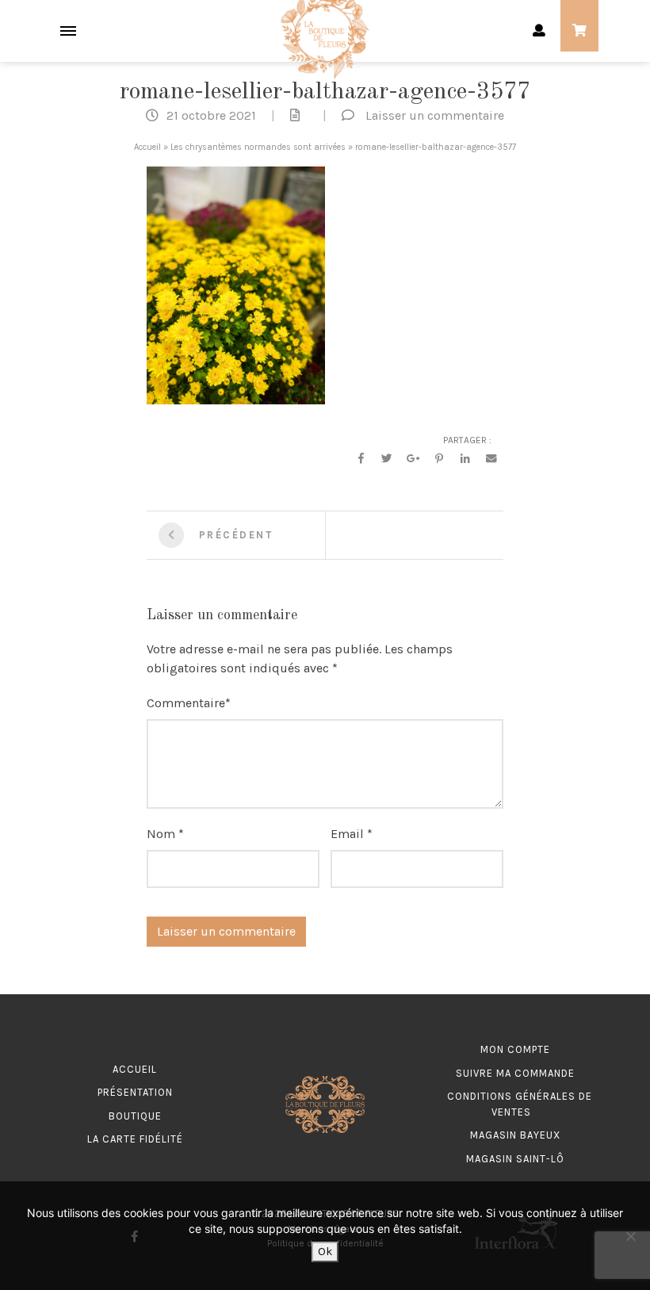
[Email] (491, 459)
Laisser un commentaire (434, 115)
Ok (325, 1251)
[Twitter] (387, 459)
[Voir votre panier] (579, 31)
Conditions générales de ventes (519, 1104)
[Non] (630, 1236)
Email (347, 833)
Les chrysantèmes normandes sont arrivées (258, 147)
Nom (161, 833)
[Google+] (413, 459)
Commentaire (186, 702)
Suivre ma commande (515, 1073)
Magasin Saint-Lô (515, 1159)
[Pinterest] (439, 459)
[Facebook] (361, 459)
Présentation (135, 1092)
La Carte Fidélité (135, 1139)
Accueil (147, 147)
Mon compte (515, 1049)
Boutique (135, 1116)
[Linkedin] (465, 459)
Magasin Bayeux (515, 1135)
